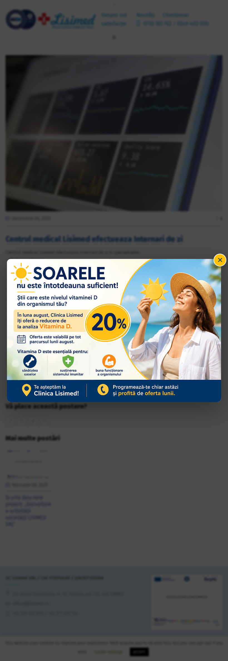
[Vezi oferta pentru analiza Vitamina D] (114, 330)
